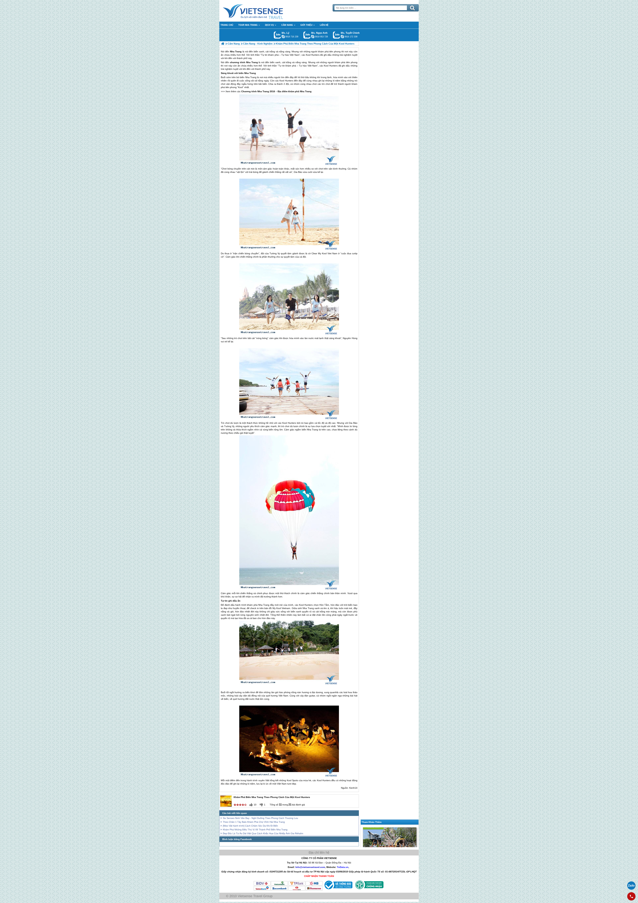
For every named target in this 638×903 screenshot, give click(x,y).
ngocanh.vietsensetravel (312, 36)
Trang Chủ (261, 11)
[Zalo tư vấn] (631, 885)
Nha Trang (252, 62)
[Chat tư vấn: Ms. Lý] (283, 36)
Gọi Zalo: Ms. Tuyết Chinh (336, 35)
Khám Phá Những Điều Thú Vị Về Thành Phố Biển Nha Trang (255, 829)
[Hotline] (631, 896)
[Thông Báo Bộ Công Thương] (338, 890)
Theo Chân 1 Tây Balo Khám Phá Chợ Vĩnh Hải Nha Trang (254, 822)
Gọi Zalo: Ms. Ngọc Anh (307, 35)
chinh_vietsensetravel (342, 36)
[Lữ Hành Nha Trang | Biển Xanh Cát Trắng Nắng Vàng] (222, 44)
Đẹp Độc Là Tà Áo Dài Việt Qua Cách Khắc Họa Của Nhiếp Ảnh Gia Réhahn (263, 833)
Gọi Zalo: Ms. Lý (277, 35)
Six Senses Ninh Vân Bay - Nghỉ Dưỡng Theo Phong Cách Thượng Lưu (260, 818)
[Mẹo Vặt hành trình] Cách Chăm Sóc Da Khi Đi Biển (250, 825)
